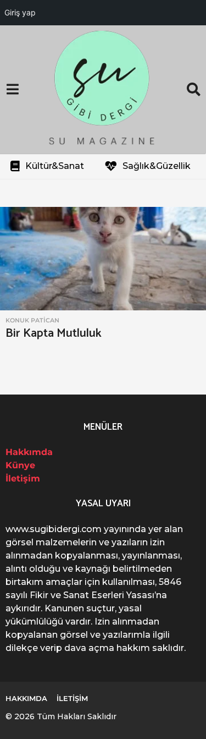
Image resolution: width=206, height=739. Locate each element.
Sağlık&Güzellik (157, 166)
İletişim (22, 478)
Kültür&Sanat (54, 166)
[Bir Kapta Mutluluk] (103, 258)
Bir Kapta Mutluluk (53, 333)
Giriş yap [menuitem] (20, 12)
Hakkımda (29, 452)
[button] (12, 90)
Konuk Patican (32, 320)
